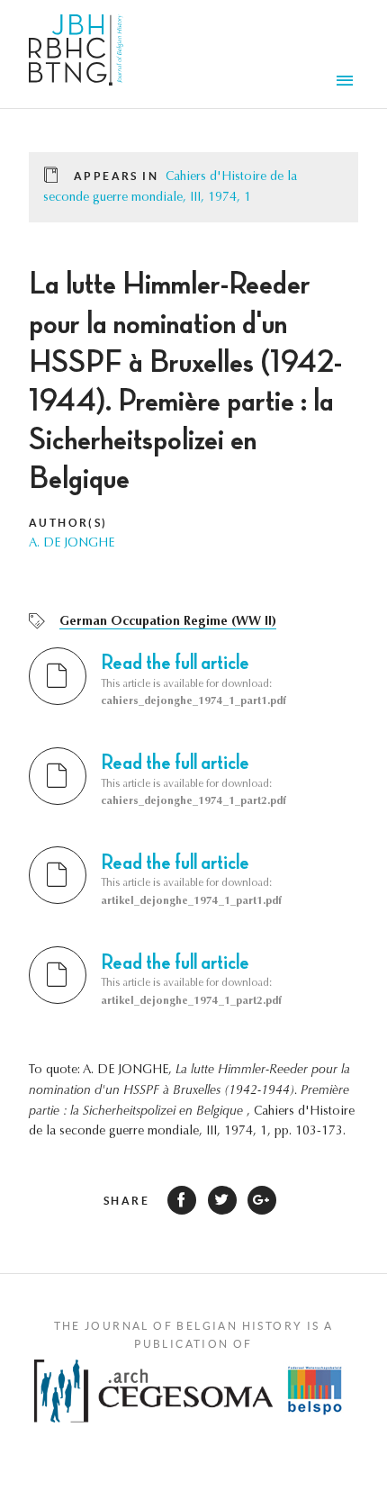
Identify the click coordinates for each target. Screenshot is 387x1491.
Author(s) (68, 523)
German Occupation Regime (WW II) (167, 622)
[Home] (76, 54)
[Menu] (347, 83)
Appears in (116, 176)
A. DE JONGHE (71, 544)
